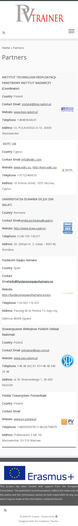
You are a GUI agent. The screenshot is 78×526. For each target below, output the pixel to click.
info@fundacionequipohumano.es (31, 281)
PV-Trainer (34, 516)
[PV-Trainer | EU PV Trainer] (39, 13)
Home (6, 48)
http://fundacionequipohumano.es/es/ (26, 295)
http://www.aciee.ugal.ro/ (30, 228)
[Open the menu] (71, 31)
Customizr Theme (48, 521)
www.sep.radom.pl (26, 358)
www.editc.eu (22, 167)
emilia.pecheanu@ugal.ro (37, 220)
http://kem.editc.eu (45, 167)
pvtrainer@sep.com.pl (35, 350)
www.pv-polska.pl (25, 419)
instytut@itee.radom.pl (36, 104)
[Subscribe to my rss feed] (4, 32)
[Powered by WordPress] (56, 515)
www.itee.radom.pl (26, 112)
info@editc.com (31, 159)
